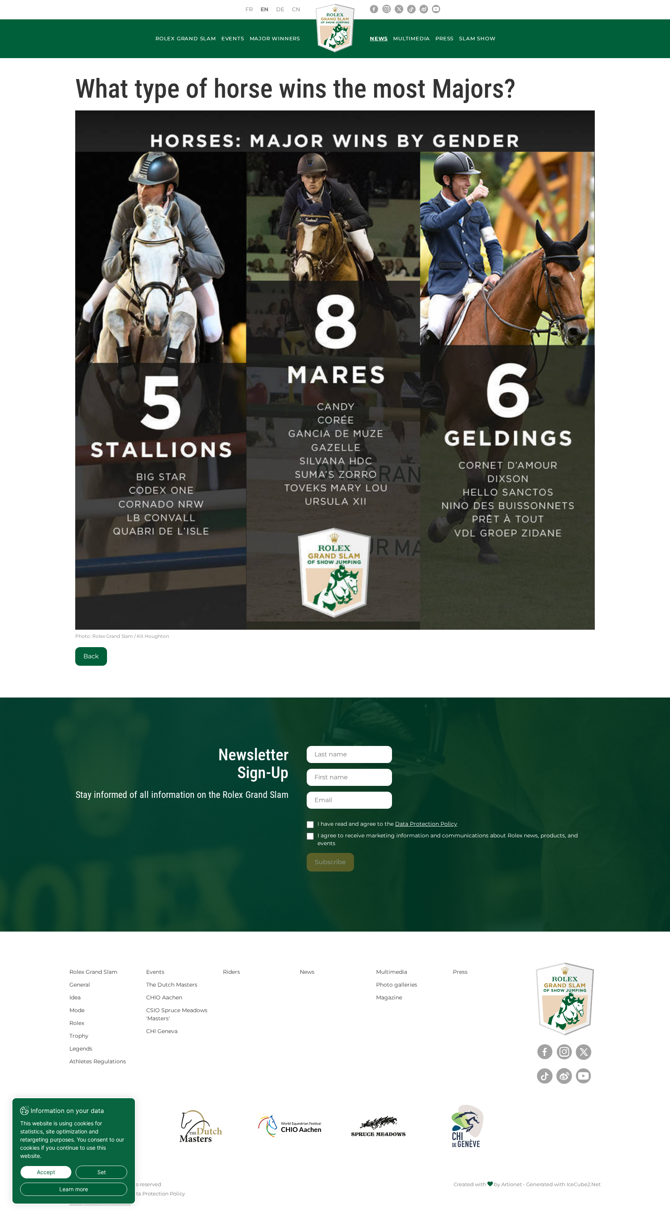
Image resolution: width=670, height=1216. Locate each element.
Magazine (389, 997)
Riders (231, 971)
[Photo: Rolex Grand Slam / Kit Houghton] (335, 370)
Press (444, 38)
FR (249, 9)
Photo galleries (396, 984)
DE (280, 9)
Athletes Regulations (97, 1061)
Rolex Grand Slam (185, 38)
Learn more (73, 1189)
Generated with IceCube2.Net (563, 1184)
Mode (77, 1010)
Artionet (511, 1184)
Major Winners (275, 38)
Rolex (76, 1023)
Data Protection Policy (426, 823)
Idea (75, 997)
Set (101, 1172)
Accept (46, 1172)
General (79, 984)
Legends (80, 1048)
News (379, 38)
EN (264, 9)
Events (232, 38)
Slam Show (477, 38)
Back (91, 656)
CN (296, 9)
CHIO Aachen (164, 997)
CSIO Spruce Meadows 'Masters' (176, 1014)
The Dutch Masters (171, 984)
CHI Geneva (162, 1031)
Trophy (78, 1035)
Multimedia (411, 38)
